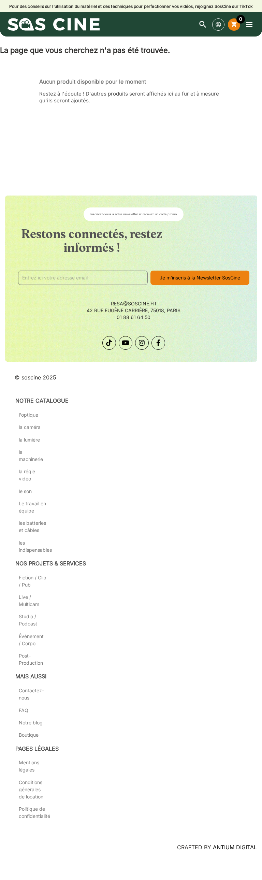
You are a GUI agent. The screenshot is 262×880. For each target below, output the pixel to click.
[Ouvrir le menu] (249, 24)
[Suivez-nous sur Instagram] (142, 343)
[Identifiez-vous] (218, 24)
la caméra (30, 427)
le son (25, 491)
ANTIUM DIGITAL (235, 847)
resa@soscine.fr (133, 303)
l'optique (28, 415)
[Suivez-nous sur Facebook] (158, 343)
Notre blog (31, 722)
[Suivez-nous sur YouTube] (125, 343)
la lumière (29, 440)
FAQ (23, 710)
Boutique (29, 735)
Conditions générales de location (31, 789)
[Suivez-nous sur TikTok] (109, 343)
